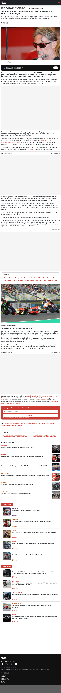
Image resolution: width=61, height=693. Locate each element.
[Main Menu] (59, 2)
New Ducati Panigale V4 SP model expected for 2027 (17, 447)
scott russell (16, 423)
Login (2, 681)
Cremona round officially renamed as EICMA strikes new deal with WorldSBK (24, 466)
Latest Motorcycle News (15, 7)
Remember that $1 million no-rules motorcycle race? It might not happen (30, 280)
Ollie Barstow (4, 22)
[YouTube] (16, 664)
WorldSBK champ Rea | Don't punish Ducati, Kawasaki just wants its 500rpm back (44, 435)
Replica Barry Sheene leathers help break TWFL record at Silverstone (22, 456)
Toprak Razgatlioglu (16, 425)
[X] (11, 664)
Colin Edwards (50, 423)
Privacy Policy (32, 417)
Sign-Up (3, 682)
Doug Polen (8, 423)
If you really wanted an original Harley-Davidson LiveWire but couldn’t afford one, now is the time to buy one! (35, 583)
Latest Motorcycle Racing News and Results (18, 8)
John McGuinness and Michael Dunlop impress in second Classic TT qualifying (32, 606)
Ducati (32, 149)
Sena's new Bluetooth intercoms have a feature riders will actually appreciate (35, 594)
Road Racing (16, 603)
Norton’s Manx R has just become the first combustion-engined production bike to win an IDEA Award (34, 617)
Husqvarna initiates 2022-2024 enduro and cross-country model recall (33, 543)
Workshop (15, 508)
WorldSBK (40, 8)
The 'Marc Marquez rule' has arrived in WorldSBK (16, 493)
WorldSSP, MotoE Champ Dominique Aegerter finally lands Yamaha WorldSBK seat (15, 435)
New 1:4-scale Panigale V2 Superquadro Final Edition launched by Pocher (31, 278)
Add (56, 68)
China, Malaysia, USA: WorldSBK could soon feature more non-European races (25, 475)
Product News (16, 592)
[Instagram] (7, 664)
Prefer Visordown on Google (14, 67)
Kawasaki (44, 400)
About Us (3, 675)
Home (3, 7)
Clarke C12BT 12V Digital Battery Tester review (26, 510)
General (4, 454)
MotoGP (14, 519)
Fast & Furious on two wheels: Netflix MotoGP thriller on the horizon (32, 555)
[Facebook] (2, 664)
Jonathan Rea (5, 425)
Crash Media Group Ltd (8, 667)
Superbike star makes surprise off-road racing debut (17, 484)
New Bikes (4, 445)
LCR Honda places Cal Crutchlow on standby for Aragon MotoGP (31, 521)
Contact (3, 676)
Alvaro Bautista (32, 423)
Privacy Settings (5, 679)
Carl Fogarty (41, 423)
